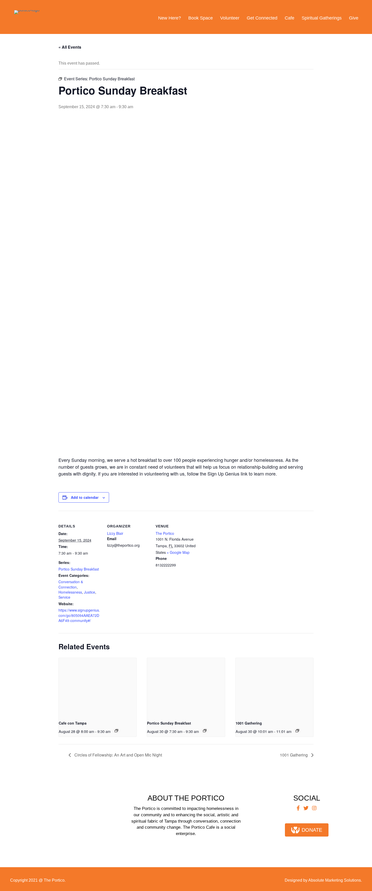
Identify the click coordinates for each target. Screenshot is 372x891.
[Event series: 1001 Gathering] (297, 730)
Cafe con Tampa (73, 723)
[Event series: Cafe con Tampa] (116, 730)
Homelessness (70, 592)
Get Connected (262, 18)
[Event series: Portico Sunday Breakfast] (204, 730)
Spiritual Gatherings (322, 18)
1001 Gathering (249, 723)
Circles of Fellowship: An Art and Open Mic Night (117, 755)
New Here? (169, 18)
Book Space (200, 18)
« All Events (69, 47)
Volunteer (229, 18)
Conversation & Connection (70, 584)
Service (64, 597)
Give (353, 18)
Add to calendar (84, 497)
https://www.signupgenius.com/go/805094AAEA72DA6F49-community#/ (79, 615)
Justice (89, 592)
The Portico (165, 533)
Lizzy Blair (115, 533)
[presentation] (97, 687)
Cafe (289, 18)
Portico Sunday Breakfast (78, 569)
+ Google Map (178, 552)
